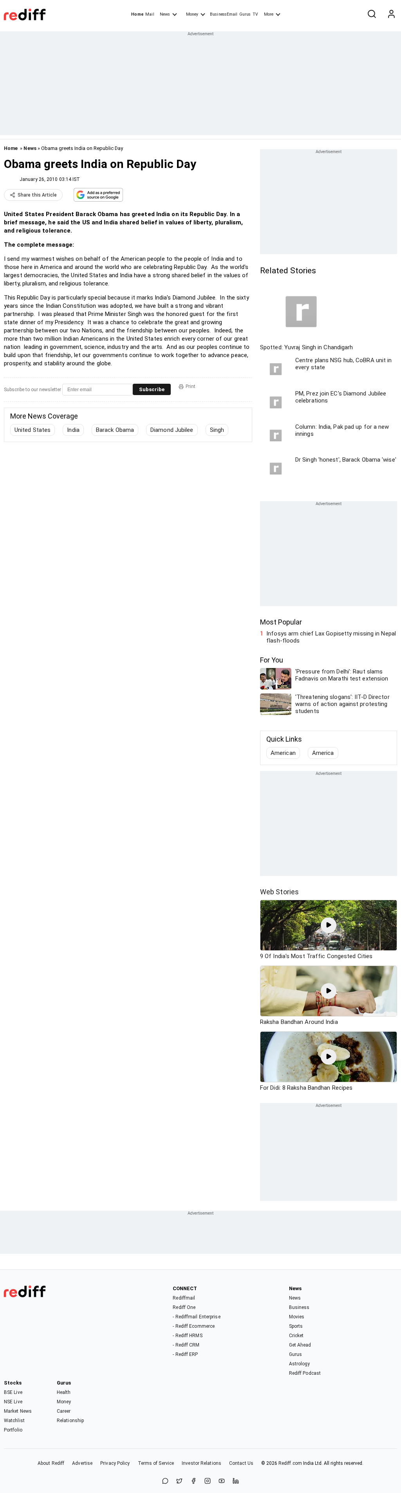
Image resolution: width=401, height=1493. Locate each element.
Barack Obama (115, 429)
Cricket (296, 1335)
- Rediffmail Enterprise (196, 1317)
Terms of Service (156, 1463)
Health (64, 1392)
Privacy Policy (115, 1463)
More (268, 14)
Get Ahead (300, 1345)
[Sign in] (391, 14)
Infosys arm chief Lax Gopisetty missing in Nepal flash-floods (331, 637)
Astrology (299, 1364)
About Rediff (51, 1463)
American (283, 752)
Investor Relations (201, 1463)
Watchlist (14, 1420)
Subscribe (151, 389)
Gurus (245, 14)
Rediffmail (184, 1298)
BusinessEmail (223, 14)
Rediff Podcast (305, 1373)
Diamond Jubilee (171, 429)
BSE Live (13, 1392)
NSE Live (13, 1402)
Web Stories (279, 892)
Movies (297, 1317)
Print (190, 386)
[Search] (372, 14)
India (73, 429)
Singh (217, 429)
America (323, 752)
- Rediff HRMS (187, 1335)
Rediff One (184, 1307)
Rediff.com (290, 1463)
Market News (18, 1411)
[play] (328, 925)
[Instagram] (207, 1481)
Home (137, 14)
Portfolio (13, 1430)
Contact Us (241, 1463)
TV (255, 14)
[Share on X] (179, 1481)
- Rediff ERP (185, 1354)
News (165, 14)
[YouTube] (222, 1481)
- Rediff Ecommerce (194, 1326)
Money (192, 14)
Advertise (82, 1463)
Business (299, 1307)
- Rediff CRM (186, 1345)
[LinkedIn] (236, 1481)
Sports (296, 1326)
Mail (149, 14)
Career (64, 1411)
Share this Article (37, 195)
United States (32, 429)
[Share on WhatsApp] (165, 1481)
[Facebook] (193, 1481)
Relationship (70, 1420)
